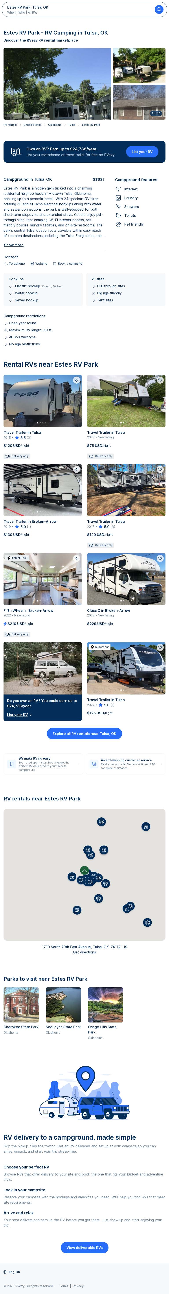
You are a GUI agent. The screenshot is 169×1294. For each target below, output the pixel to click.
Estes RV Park (91, 124)
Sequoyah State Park (63, 1027)
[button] (81, 880)
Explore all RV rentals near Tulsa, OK (84, 733)
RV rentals (10, 124)
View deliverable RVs (84, 1247)
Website (41, 263)
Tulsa (71, 124)
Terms (63, 1286)
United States (32, 124)
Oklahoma (54, 124)
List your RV (142, 151)
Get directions (84, 952)
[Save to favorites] (76, 380)
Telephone (17, 263)
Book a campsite (70, 263)
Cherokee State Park (21, 1027)
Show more (14, 245)
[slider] (20, 437)
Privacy (78, 1286)
